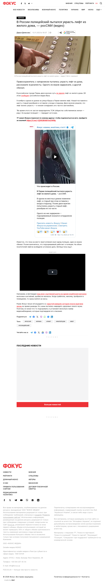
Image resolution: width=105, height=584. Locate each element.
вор (72, 321)
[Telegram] (29, 3)
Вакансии (33, 483)
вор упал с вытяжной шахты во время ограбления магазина (61, 294)
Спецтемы (78, 3)
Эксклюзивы (33, 10)
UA (96, 3)
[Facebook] (21, 3)
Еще (98, 10)
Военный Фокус (49, 10)
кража (39, 321)
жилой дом (61, 321)
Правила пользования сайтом (13, 488)
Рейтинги (89, 3)
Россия (28, 321)
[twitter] (10, 500)
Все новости (19, 10)
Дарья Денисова (23, 33)
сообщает (25, 96)
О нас (5, 483)
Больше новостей (52, 404)
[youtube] (21, 500)
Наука (90, 10)
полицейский (24, 325)
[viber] (27, 500)
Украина (74, 10)
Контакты (86, 577)
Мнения (69, 3)
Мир (83, 10)
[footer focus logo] (12, 466)
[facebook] (4, 500)
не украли (60, 93)
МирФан (21, 18)
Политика (63, 10)
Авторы (32, 479)
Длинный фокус (10, 479)
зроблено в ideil (9, 580)
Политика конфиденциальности (67, 577)
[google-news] (32, 500)
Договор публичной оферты (38, 488)
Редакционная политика (10, 493)
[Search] (101, 3)
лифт (49, 321)
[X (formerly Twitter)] (25, 3)
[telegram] (15, 500)
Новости (7, 472)
